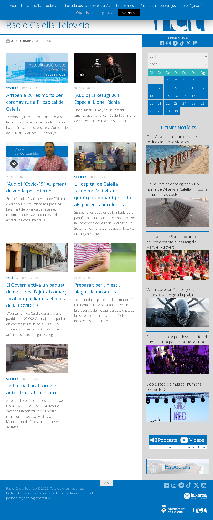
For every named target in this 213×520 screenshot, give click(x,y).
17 (184, 96)
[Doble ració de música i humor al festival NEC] (177, 407)
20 (151, 103)
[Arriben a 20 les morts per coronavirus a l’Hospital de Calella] (37, 68)
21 (159, 103)
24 (184, 103)
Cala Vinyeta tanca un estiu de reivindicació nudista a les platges (174, 139)
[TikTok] (181, 43)
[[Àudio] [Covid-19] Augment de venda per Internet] (37, 156)
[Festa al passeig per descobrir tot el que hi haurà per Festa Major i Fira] (177, 359)
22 (168, 103)
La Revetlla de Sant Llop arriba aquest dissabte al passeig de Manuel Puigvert (172, 241)
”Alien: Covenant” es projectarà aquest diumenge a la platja (172, 292)
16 (176, 96)
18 (193, 96)
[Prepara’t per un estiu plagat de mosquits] (105, 257)
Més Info (82, 12)
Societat (13, 88)
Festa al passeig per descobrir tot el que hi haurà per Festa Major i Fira (176, 339)
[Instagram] (168, 43)
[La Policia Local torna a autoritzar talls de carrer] (37, 358)
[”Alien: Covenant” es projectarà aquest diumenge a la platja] (177, 312)
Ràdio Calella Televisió (47, 25)
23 (176, 103)
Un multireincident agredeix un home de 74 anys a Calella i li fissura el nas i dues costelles (177, 189)
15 (168, 96)
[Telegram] (175, 43)
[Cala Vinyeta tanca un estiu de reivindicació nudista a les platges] (177, 159)
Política (12, 278)
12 (203, 88)
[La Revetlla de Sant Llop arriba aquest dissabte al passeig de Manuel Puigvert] (177, 265)
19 (203, 96)
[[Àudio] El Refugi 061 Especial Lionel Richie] (105, 68)
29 (168, 111)
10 (184, 88)
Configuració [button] (103, 12)
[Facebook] (161, 43)
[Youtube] (195, 43)
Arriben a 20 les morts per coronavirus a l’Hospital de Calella (35, 102)
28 (159, 111)
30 (176, 111)
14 (159, 96)
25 (193, 103)
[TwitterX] (188, 43)
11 (193, 88)
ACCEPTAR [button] (129, 13)
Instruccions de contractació (57, 493)
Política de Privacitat (20, 493)
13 (151, 96)
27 (151, 111)
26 (203, 103)
